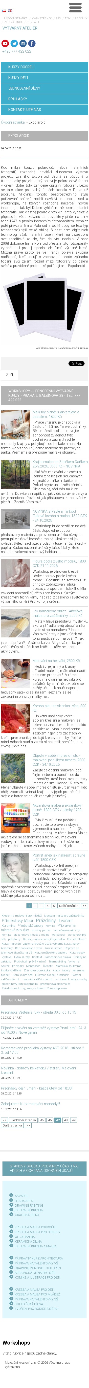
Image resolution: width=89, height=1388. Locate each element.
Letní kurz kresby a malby (71, 979)
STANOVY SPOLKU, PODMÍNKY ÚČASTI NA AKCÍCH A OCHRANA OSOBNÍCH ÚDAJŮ (44, 1168)
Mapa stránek (42, 18)
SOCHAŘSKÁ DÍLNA (29, 1304)
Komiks (50, 925)
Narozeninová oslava (57, 957)
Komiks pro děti (23, 975)
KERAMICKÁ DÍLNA (28, 1241)
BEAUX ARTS (24, 1201)
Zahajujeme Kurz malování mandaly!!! (30, 1104)
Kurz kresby (77, 952)
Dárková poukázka (37, 970)
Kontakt (33, 22)
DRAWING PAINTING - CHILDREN (38, 1268)
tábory (66, 970)
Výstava (7, 957)
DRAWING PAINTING (29, 1205)
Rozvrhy (81, 18)
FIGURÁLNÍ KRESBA (29, 1210)
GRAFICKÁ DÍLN (26, 1215)
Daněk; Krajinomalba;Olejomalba (44, 939)
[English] (10, 11)
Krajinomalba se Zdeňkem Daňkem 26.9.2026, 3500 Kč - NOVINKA (60, 464)
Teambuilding (57, 961)
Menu (75, 7)
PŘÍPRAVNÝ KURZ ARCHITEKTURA (39, 1258)
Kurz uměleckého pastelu (51, 952)
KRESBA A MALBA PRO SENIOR (37, 1232)
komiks (6, 934)
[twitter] (14, 43)
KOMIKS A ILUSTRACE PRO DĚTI (37, 1277)
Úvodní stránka (15, 18)
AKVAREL (21, 1196)
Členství (48, 966)
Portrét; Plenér (76, 939)
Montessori (33, 966)
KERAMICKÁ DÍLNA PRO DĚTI (35, 1273)
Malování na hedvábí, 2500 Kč (56, 661)
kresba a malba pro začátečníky (64, 915)
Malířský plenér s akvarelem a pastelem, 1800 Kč (56, 414)
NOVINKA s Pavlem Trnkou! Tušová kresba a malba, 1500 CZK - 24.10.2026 (60, 516)
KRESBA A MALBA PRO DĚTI (34, 1289)
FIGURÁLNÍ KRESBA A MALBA (36, 1246)
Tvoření (65, 920)
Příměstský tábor (17, 920)
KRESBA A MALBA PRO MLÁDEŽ (37, 1294)
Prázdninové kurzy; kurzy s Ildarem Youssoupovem (34, 988)
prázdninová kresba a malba (31, 934)
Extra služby (22, 957)
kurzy (56, 970)
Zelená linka (13, 22)
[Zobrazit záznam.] (15, 425)
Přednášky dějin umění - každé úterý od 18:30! (36, 1088)
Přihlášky (18, 966)
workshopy (58, 934)
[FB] (32, 43)
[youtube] (5, 43)
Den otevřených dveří (28, 948)
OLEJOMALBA (25, 1237)
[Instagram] (23, 43)
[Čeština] (4, 11)
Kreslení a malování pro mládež (22, 915)
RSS (58, 18)
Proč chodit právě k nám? (30, 961)
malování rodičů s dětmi (37, 979)
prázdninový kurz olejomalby (20, 984)
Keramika (8, 925)
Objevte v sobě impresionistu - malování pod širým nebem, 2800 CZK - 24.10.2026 (59, 760)
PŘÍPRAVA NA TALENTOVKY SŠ (36, 1299)
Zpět (9, 375)
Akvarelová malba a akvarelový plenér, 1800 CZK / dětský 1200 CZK (57, 810)
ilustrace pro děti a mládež (52, 975)
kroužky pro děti (41, 930)
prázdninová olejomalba (55, 984)
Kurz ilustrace (53, 948)
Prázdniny (46, 920)
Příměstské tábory (30, 925)
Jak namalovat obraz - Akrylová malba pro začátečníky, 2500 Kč (58, 613)
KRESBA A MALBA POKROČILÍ (35, 1227)
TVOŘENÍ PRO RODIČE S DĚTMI (36, 1309)
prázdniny (14, 939)
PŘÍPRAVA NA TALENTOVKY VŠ (36, 1263)
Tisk (67, 18)
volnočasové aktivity (67, 930)
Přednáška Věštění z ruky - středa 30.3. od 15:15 (38, 1012)
